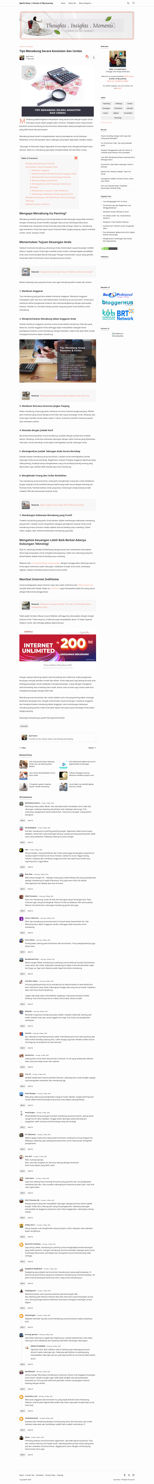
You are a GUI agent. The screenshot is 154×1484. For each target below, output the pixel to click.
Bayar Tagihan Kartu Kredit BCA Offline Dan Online (62, 505)
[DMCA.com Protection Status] (109, 250)
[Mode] (128, 3)
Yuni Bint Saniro (31, 981)
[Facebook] (124, 1476)
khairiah (28, 1011)
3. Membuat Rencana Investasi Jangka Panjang (50, 177)
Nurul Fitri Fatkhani (33, 1244)
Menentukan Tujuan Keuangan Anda (41, 167)
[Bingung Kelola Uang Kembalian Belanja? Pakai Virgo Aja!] (26, 399)
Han (26, 850)
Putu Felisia (29, 940)
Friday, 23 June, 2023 (37, 1437)
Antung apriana (31, 1334)
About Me (72, 3)
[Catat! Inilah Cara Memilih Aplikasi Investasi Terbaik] (63, 790)
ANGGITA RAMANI (38, 1346)
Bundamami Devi (32, 959)
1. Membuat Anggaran (39, 170)
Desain (129, 103)
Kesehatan (118, 108)
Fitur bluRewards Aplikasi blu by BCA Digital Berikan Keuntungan (82, 763)
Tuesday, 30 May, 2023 (46, 1418)
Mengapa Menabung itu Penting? (40, 163)
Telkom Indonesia (85, 585)
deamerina (29, 1055)
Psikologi (118, 103)
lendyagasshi (30, 1291)
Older (24, 748)
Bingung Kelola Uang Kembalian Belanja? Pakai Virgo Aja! (64, 395)
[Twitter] (129, 1476)
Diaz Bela (28, 874)
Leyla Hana (29, 1178)
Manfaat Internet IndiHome (37, 204)
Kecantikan (128, 113)
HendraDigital (30, 828)
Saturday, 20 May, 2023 (41, 874)
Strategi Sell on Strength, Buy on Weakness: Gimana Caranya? (66, 271)
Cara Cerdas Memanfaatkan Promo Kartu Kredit (42, 774)
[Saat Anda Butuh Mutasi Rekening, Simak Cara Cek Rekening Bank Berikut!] (23, 768)
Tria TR (28, 1074)
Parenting (106, 103)
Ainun (27, 1437)
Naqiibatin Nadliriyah (33, 1269)
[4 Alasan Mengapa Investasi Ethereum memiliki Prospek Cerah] (63, 779)
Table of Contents (29, 158)
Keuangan (24, 726)
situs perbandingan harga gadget (45, 563)
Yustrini (28, 1033)
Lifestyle (130, 108)
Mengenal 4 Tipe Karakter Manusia (116, 222)
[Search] (133, 3)
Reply (23, 821)
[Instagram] (133, 1476)
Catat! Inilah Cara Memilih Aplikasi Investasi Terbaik (81, 785)
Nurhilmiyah (30, 1371)
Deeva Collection (32, 918)
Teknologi (117, 118)
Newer (91, 748)
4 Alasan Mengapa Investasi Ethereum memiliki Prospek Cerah (81, 774)
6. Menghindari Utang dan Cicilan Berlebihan (49, 190)
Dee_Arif (28, 1156)
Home (63, 3)
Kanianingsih (30, 1315)
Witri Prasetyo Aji (32, 1200)
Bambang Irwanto (32, 803)
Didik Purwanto (31, 896)
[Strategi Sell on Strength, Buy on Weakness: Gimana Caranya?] (26, 275)
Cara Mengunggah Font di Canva (115, 201)
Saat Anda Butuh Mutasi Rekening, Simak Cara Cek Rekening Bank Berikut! (42, 764)
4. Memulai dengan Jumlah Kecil (43, 180)
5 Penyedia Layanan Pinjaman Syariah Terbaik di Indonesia (40, 785)
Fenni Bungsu (30, 1093)
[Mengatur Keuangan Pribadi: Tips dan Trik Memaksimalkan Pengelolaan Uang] (26, 609)
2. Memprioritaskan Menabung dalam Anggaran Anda (53, 173)
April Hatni (116, 1480)
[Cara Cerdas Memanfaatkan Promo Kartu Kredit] (23, 779)
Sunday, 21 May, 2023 (42, 1055)
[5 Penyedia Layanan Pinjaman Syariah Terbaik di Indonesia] (23, 790)
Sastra (105, 113)
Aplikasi (116, 113)
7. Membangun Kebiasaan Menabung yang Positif (51, 194)
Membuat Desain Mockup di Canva (116, 212)
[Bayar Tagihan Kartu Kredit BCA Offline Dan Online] (26, 508)
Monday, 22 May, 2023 (46, 1334)
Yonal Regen (30, 1112)
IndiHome (55, 588)
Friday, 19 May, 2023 (48, 803)
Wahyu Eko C (30, 1225)
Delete (30, 821)
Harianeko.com (31, 1396)
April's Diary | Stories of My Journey (36, 3)
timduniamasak (31, 1418)
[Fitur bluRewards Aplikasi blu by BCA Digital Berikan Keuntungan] (63, 768)
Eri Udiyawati (30, 1134)
